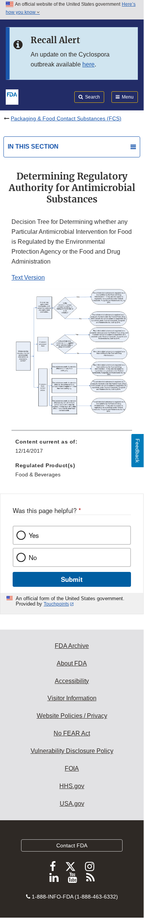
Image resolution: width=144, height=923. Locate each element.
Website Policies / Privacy (72, 715)
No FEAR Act (72, 733)
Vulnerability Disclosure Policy (72, 751)
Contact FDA (71, 845)
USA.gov (72, 803)
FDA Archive (72, 646)
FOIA (72, 768)
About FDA (72, 663)
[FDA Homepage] (12, 96)
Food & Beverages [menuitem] (38, 474)
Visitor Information (72, 698)
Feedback (137, 451)
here (88, 64)
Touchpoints (56, 604)
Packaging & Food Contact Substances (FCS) (66, 118)
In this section (33, 146)
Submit (72, 579)
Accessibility (72, 681)
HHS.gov (71, 786)
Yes (34, 535)
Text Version (28, 277)
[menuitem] (71, 449)
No (33, 557)
